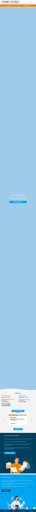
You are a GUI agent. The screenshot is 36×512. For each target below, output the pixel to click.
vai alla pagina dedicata (18, 411)
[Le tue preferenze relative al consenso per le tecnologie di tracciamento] (34, 508)
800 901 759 (23, 397)
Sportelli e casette (22, 511)
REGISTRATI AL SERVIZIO (18, 202)
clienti (4, 511)
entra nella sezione (10, 453)
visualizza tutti (18, 429)
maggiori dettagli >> (13, 423)
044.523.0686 (22, 401)
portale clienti (27, 5)
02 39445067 (6, 405)
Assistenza (9, 5)
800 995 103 (6, 397)
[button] (4, 420)
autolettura (13, 511)
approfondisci (6, 490)
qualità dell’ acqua (31, 511)
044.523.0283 (5, 401)
